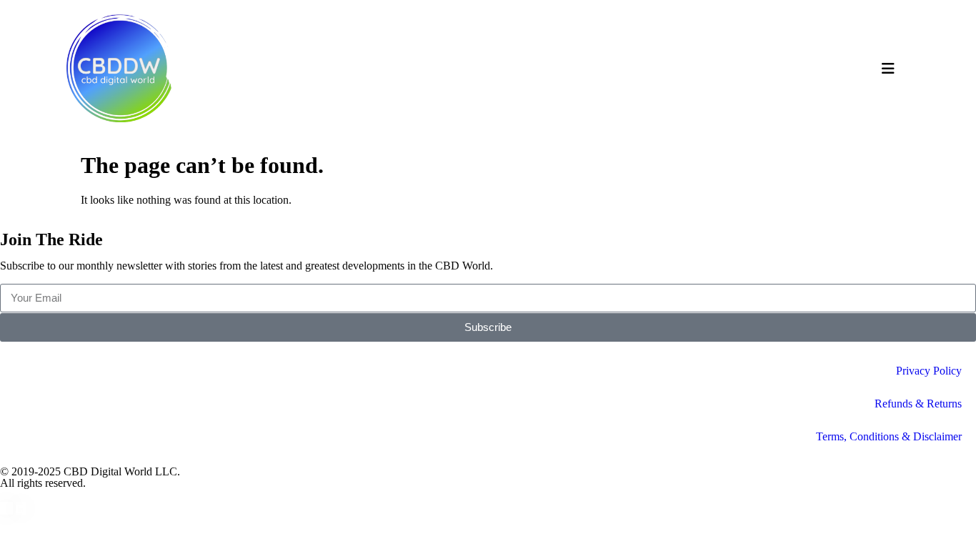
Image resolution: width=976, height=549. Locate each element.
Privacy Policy (929, 371)
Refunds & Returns (918, 403)
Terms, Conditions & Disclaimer (889, 436)
